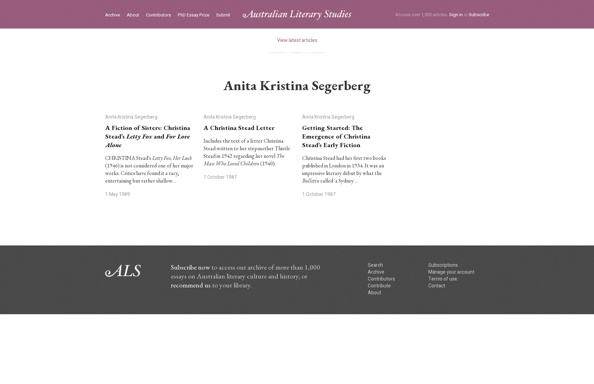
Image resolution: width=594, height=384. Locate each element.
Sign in (456, 14)
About (133, 15)
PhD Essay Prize (193, 15)
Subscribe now (190, 267)
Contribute (379, 285)
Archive (112, 15)
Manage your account (451, 272)
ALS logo (297, 15)
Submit (223, 15)
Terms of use (442, 279)
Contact (436, 285)
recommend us (191, 285)
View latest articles (297, 40)
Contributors (158, 15)
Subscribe (479, 14)
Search (375, 265)
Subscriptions (443, 265)
